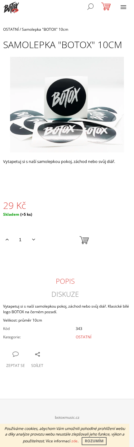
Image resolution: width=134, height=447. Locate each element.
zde (74, 441)
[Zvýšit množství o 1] (7, 239)
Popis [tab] (65, 281)
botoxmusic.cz (67, 417)
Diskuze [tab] (65, 294)
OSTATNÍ (83, 337)
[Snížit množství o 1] (33, 239)
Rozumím (94, 441)
